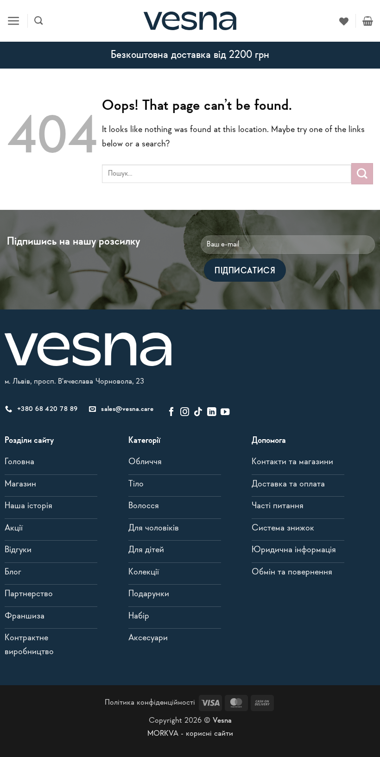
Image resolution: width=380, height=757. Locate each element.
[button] (13, 21)
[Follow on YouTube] (225, 412)
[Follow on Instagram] (184, 412)
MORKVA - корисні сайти (190, 734)
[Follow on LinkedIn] (211, 412)
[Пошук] (38, 21)
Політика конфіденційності (150, 703)
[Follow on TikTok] (198, 412)
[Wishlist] (343, 21)
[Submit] (362, 173)
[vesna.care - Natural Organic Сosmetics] (190, 21)
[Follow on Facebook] (171, 412)
